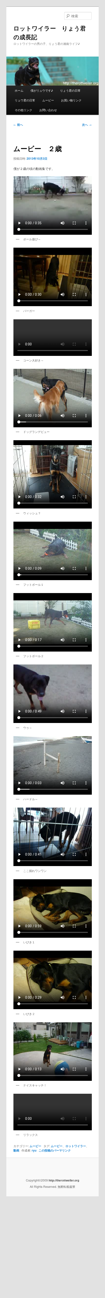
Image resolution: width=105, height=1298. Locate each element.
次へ (87, 124)
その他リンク (23, 110)
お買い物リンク (71, 100)
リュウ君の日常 (25, 100)
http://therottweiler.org (63, 1180)
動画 (16, 1150)
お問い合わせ (48, 110)
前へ (18, 124)
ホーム (19, 90)
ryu (34, 1150)
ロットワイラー (75, 1146)
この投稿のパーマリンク (55, 1150)
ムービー (48, 100)
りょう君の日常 (70, 90)
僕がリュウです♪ (42, 90)
